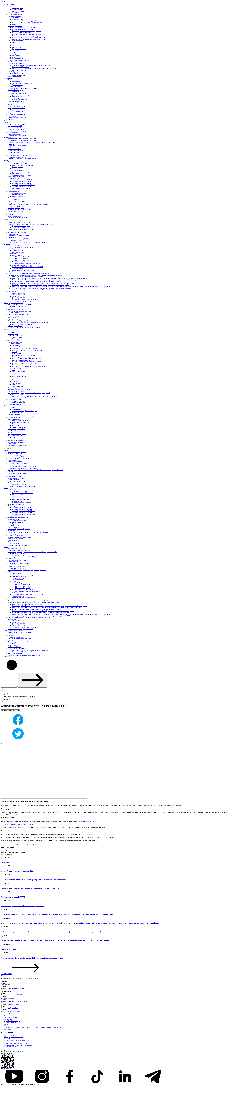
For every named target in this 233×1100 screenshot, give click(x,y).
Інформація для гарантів (15, 211)
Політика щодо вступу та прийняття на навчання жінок (29, 37)
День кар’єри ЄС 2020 (18, 294)
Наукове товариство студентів (21, 226)
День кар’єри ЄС (13, 291)
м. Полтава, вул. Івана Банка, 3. (10, 1011)
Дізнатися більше (6, 1068)
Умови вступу (12, 104)
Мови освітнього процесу (16, 176)
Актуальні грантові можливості (18, 314)
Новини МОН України (15, 14)
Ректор (14, 42)
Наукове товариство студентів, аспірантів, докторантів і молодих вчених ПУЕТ (32, 224)
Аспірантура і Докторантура (17, 232)
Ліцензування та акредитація (17, 117)
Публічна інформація (14, 16)
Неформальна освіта (18, 173)
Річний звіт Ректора (18, 19)
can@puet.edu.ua (13, 1008)
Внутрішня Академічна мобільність (19, 188)
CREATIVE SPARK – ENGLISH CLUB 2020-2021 (27, 267)
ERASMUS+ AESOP (14, 319)
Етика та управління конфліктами (18, 60)
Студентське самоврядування (17, 106)
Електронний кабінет (14, 149)
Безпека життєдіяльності (15, 58)
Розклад (10, 147)
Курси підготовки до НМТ (16, 129)
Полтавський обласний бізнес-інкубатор (20, 247)
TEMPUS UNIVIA (13, 317)
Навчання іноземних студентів (17, 145)
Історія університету (18, 8)
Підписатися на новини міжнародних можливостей (24, 327)
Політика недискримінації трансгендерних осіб (26, 31)
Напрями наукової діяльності (17, 221)
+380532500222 (13, 991)
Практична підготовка (15, 198)
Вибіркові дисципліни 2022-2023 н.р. (23, 180)
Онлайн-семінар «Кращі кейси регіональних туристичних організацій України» (36, 281)
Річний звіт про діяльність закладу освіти (24, 21)
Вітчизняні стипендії (14, 216)
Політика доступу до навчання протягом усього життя (28, 39)
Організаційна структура (15, 40)
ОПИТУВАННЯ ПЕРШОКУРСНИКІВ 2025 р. (22, 139)
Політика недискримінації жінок (22, 32)
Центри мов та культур (15, 316)
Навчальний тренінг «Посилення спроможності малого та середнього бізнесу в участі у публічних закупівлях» (46, 280)
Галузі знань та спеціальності (17, 124)
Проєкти (7, 244)
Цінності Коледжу (17, 85)
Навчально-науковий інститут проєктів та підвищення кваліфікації (29, 204)
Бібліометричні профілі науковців (18, 235)
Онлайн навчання (13, 191)
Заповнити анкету (88, 821)
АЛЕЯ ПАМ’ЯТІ (13, 13)
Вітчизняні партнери (18, 73)
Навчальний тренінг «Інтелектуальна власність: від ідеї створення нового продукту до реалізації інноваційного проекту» (49, 278)
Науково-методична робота (16, 101)
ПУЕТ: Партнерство (14, 72)
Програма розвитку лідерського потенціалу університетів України (28, 273)
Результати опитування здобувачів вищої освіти (23, 140)
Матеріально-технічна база (16, 108)
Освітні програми (17, 167)
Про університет (9, 4)
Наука (6, 219)
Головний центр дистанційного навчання (17, 1040)
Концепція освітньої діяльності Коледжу (24, 83)
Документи (15, 17)
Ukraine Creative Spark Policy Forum (22, 262)
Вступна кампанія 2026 (15, 126)
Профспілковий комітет (19, 49)
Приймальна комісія (14, 132)
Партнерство (12, 116)
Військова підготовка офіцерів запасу (19, 201)
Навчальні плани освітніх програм (22, 165)
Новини (6, 695)
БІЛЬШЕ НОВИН (6, 974)
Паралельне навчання (18, 196)
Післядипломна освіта (11, 1046)
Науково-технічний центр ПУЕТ (18, 239)
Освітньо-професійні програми (21, 93)
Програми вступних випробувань (18, 131)
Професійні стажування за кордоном (19, 311)
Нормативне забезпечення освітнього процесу (22, 88)
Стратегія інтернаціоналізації (17, 306)
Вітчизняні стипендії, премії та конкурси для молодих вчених (27, 242)
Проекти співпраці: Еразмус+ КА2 (18, 321)
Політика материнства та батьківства (23, 27)
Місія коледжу (16, 81)
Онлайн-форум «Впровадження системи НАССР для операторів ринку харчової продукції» (40, 285)
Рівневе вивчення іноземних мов (18, 190)
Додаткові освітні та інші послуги (18, 217)
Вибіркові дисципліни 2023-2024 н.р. (23, 181)
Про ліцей (7, 121)
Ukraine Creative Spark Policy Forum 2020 (27, 263)
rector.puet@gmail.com (7, 998)
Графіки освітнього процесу (20, 95)
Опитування (15, 98)
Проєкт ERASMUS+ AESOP (20, 67)
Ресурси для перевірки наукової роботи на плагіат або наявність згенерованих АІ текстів (35, 142)
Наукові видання (13, 234)
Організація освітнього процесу (18, 163)
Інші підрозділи (16, 55)
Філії (13, 52)
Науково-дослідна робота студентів (19, 222)
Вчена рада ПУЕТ (17, 47)
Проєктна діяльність (14, 245)
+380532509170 (5, 985)
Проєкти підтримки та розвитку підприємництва (23, 299)
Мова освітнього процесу (19, 99)
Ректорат (14, 45)
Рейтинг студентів (13, 152)
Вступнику (7, 122)
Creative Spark (12, 253)
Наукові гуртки (12, 231)
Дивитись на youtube (17, 1051)
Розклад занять (12, 162)
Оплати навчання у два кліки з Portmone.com (22, 158)
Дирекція (11, 144)
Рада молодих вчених (18, 227)
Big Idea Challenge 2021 (22, 258)
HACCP (10, 272)
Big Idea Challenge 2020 (22, 257)
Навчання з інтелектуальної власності (23, 270)
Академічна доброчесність (16, 63)
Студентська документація (16, 150)
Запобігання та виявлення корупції (19, 62)
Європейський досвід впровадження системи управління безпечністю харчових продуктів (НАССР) (39, 288)
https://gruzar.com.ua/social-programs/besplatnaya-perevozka (18, 824)
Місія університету (17, 9)
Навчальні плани (17, 96)
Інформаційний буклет (15, 134)
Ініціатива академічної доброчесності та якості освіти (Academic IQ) (29, 290)
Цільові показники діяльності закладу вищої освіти (27, 22)
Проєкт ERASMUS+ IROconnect (22, 324)
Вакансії (14, 24)
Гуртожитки (12, 57)
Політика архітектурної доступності (23, 29)
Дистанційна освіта (18, 170)
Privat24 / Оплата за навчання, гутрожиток (17, 1043)
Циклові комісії (13, 103)
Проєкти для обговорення (16, 208)
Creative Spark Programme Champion (23, 265)
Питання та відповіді (14, 127)
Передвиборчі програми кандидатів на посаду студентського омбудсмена (34, 68)
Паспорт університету (18, 11)
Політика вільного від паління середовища (25, 36)
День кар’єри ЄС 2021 (18, 296)
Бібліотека (11, 214)
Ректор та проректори (18, 44)
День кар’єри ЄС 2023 (18, 298)
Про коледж (8, 78)
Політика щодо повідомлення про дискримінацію (27, 34)
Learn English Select (18, 268)
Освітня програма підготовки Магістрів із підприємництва (30, 322)
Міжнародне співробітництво (13, 303)
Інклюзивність (12, 213)
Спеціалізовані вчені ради (16, 240)
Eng (2, 688)
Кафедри (14, 54)
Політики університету (15, 26)
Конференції (12, 237)
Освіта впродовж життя (15, 206)
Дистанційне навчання (19, 193)
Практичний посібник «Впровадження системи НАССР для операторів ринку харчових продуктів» (43, 283)
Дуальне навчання (13, 199)
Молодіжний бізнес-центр (20, 249)
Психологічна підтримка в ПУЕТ (18, 70)
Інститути (15, 50)
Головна (6, 693)
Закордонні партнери (18, 75)
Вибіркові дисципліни (15, 178)
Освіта (6, 160)
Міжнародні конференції (15, 326)
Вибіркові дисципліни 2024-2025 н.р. (23, 183)
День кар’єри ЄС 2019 (18, 293)
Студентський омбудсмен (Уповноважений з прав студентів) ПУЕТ (29, 65)
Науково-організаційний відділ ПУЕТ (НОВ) (22, 229)
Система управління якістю (16, 114)
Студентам (7, 137)
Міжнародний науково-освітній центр (20, 304)
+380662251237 (18, 995)
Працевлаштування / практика (17, 155)
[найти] (32, 680)
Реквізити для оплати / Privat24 (17, 135)
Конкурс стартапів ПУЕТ (19, 252)
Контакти (11, 119)
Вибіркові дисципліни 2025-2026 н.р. (23, 185)
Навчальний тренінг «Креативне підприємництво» (27, 276)
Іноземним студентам (14, 76)
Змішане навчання (17, 194)
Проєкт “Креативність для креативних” (20, 301)
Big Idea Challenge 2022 (22, 260)
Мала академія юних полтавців (21, 175)
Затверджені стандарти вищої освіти (19, 209)
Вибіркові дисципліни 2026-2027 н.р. (23, 186)
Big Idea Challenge (17, 255)
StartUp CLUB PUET (18, 250)
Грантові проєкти (13, 312)
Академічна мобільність (15, 309)
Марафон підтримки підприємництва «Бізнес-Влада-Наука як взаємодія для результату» (35, 275)
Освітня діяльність (13, 91)
